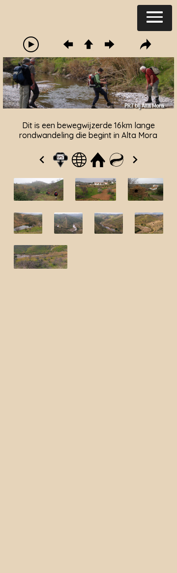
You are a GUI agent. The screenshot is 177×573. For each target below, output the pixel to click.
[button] (154, 18)
